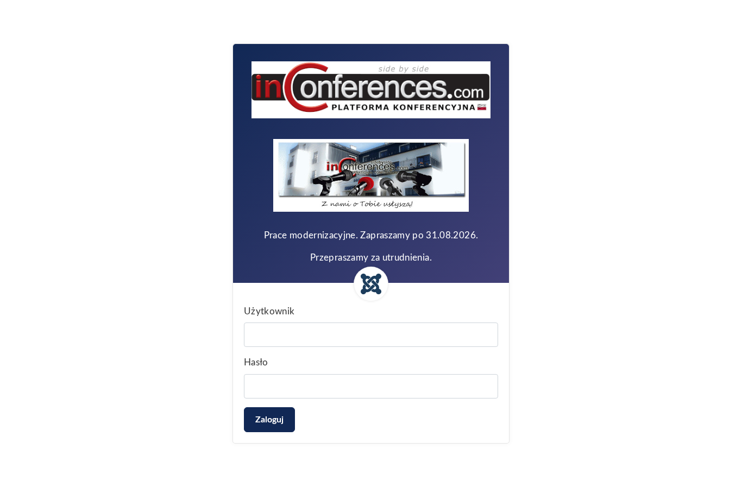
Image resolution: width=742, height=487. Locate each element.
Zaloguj (269, 419)
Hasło (256, 362)
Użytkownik (269, 311)
